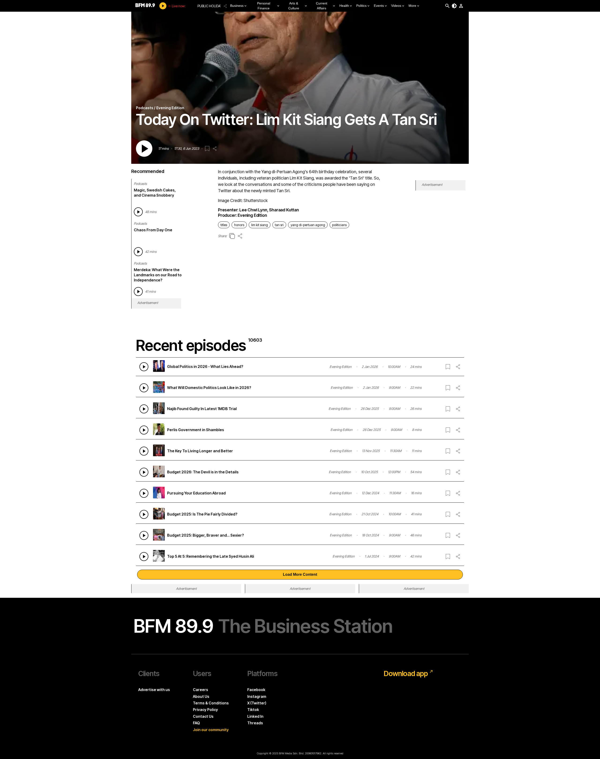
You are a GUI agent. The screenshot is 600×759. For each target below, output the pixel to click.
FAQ (196, 723)
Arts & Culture (293, 5)
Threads (255, 723)
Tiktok (253, 709)
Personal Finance (263, 5)
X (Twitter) (256, 703)
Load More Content (300, 574)
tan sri (279, 225)
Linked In (255, 716)
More (412, 5)
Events (379, 5)
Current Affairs (321, 5)
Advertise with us (154, 689)
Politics (361, 5)
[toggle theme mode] (454, 6)
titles (224, 225)
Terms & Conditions (211, 703)
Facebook (256, 689)
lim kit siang (259, 225)
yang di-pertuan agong (308, 225)
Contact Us (203, 716)
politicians (339, 225)
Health (344, 5)
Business (237, 5)
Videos (396, 5)
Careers (200, 689)
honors (239, 225)
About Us (201, 696)
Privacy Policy (205, 709)
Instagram (256, 696)
